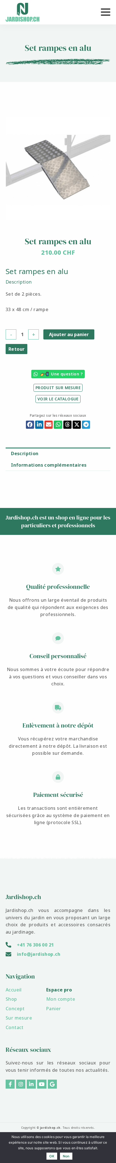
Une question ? (66, 374)
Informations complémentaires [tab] (48, 465)
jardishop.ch (50, 1128)
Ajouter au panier (69, 334)
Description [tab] (24, 453)
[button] (30, 425)
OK (51, 1156)
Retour (16, 349)
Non (66, 1156)
